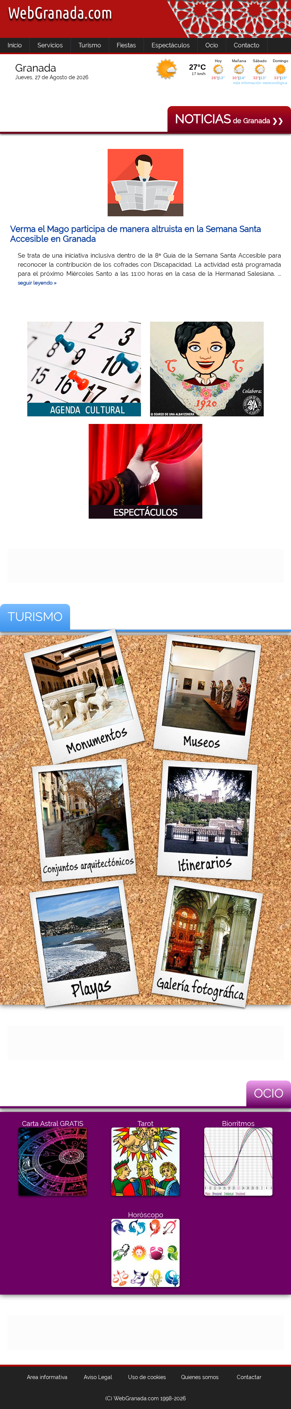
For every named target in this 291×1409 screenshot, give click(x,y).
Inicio (15, 45)
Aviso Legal (98, 1377)
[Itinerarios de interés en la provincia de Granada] (207, 875)
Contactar (249, 1377)
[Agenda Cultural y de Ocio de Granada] (84, 414)
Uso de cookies (147, 1377)
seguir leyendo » (37, 283)
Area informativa (47, 1377)
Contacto (247, 45)
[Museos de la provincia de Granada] (207, 752)
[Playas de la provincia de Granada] (84, 998)
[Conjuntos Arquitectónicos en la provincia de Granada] (84, 875)
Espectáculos (171, 45)
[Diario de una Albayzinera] (207, 414)
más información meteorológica (260, 83)
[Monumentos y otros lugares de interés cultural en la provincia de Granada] (84, 752)
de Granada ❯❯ (229, 121)
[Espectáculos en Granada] (145, 517)
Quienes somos (200, 1377)
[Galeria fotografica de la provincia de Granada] (207, 998)
